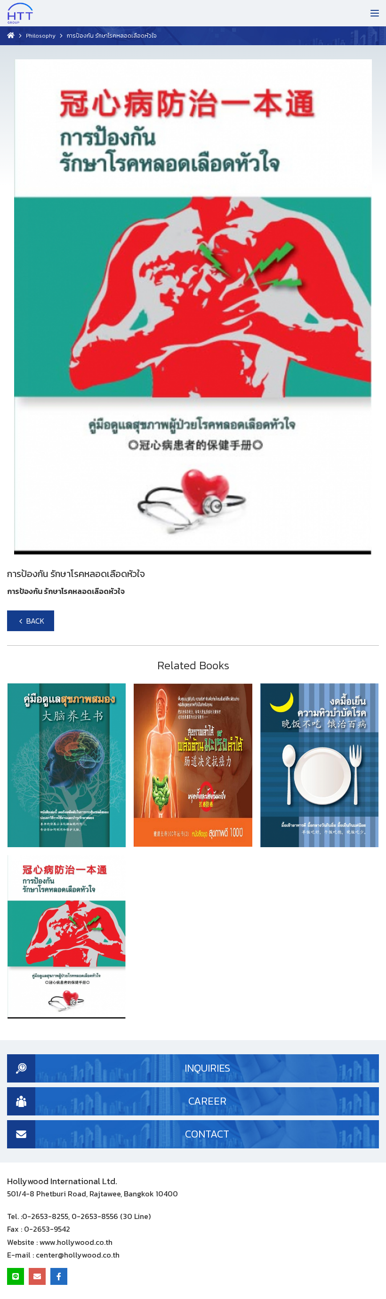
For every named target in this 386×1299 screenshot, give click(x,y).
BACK (34, 620)
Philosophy (41, 36)
